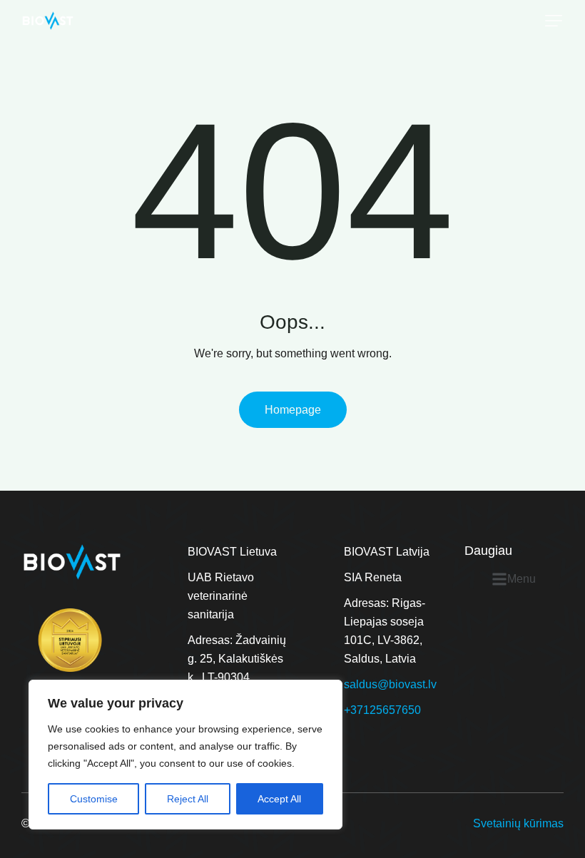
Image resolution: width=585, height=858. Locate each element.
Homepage (293, 410)
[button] (554, 21)
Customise (94, 799)
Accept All (279, 799)
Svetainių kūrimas (518, 823)
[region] (185, 754)
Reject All (187, 799)
